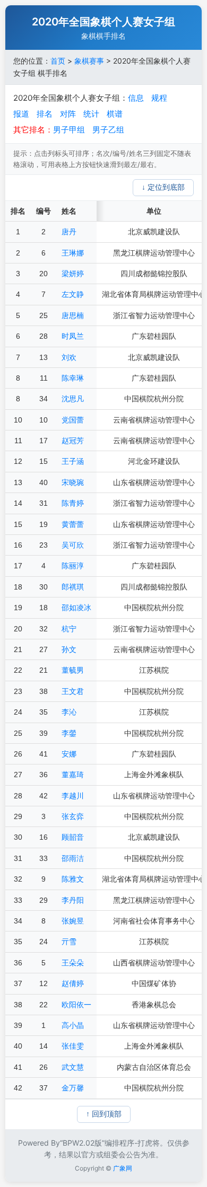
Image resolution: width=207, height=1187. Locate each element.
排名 (45, 114)
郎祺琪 (73, 587)
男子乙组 (108, 130)
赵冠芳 (73, 440)
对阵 (68, 114)
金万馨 (73, 1088)
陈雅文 (73, 879)
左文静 (73, 294)
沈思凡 (73, 398)
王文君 (73, 691)
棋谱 (115, 114)
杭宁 (69, 629)
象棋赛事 (89, 60)
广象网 (122, 1168)
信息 (136, 98)
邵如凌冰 (76, 607)
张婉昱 (73, 921)
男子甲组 (69, 130)
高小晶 (73, 1025)
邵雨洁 (73, 858)
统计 (91, 114)
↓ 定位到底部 (163, 187)
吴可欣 (73, 545)
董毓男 (73, 670)
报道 (21, 114)
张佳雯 (73, 1046)
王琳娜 (73, 253)
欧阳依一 (76, 1004)
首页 (57, 60)
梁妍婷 (73, 273)
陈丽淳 (73, 565)
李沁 (69, 712)
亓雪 (69, 941)
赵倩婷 (73, 983)
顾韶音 (73, 837)
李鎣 (69, 733)
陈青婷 (73, 503)
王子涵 (73, 461)
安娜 (69, 754)
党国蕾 (73, 420)
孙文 (69, 649)
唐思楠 (73, 315)
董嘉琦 (73, 774)
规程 (159, 98)
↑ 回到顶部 (104, 1114)
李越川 (73, 796)
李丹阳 (73, 900)
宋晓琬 (73, 482)
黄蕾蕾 (73, 524)
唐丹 (69, 231)
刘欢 (69, 357)
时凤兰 (73, 336)
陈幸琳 (73, 378)
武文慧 (73, 1067)
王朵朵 (73, 963)
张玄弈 (73, 816)
